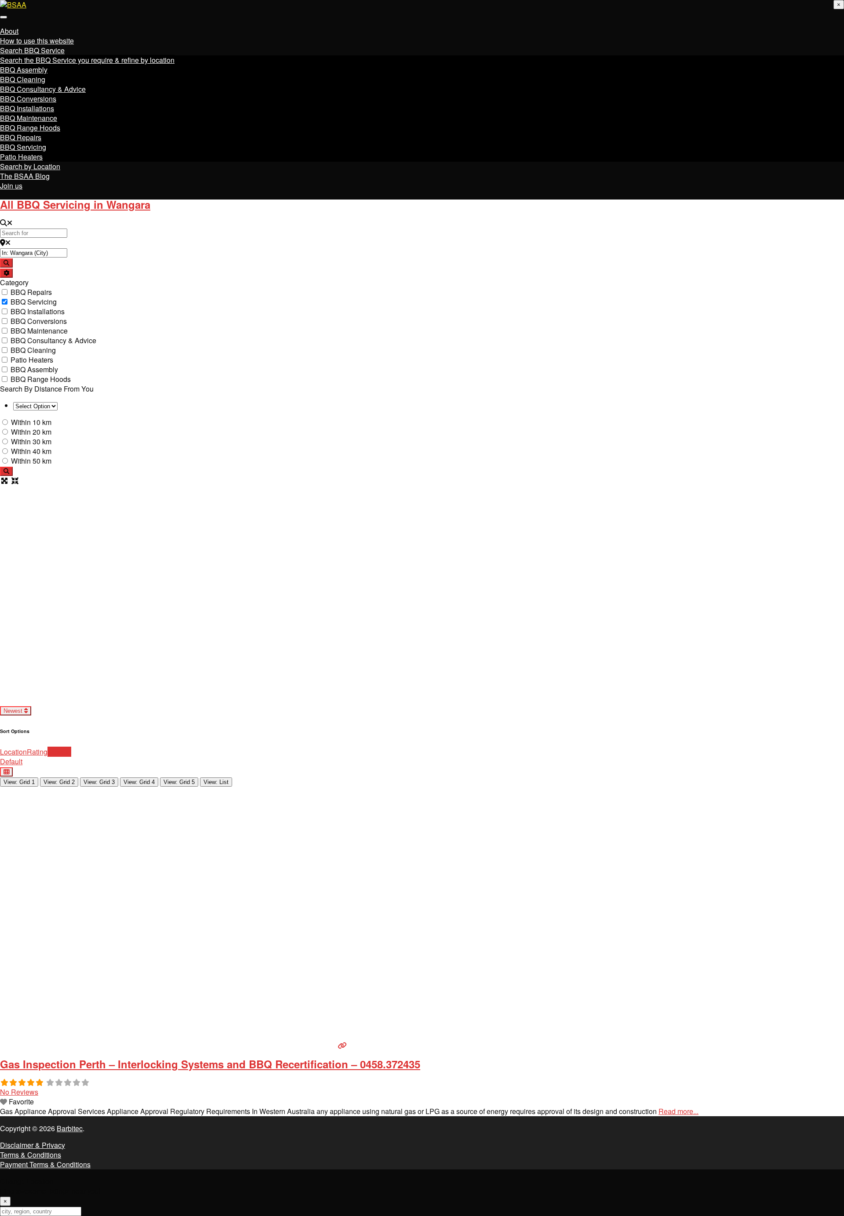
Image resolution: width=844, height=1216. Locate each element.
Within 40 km (31, 451)
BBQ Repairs (20, 137)
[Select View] (6, 772)
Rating (37, 752)
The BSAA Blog (25, 176)
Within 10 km (31, 422)
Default (11, 761)
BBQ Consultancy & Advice (43, 89)
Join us (11, 186)
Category (14, 282)
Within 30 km (31, 441)
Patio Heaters (21, 157)
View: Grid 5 (179, 782)
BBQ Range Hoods (30, 128)
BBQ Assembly (23, 70)
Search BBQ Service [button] (32, 50)
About (9, 31)
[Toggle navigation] (3, 17)
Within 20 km (31, 432)
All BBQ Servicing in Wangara (75, 204)
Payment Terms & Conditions (45, 1164)
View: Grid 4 (139, 782)
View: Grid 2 (59, 782)
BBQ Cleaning (22, 79)
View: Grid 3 (99, 782)
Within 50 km (31, 461)
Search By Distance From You (47, 389)
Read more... (678, 1111)
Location (13, 752)
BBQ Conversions (28, 99)
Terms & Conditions (30, 1155)
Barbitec (70, 1128)
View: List (216, 782)
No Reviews (19, 1092)
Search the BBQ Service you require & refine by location (87, 60)
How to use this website (37, 41)
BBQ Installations (27, 108)
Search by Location (30, 166)
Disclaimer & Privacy (32, 1145)
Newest (14, 711)
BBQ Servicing (23, 147)
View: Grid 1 (19, 782)
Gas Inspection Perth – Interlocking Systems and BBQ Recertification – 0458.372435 (210, 1063)
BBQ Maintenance (28, 118)
